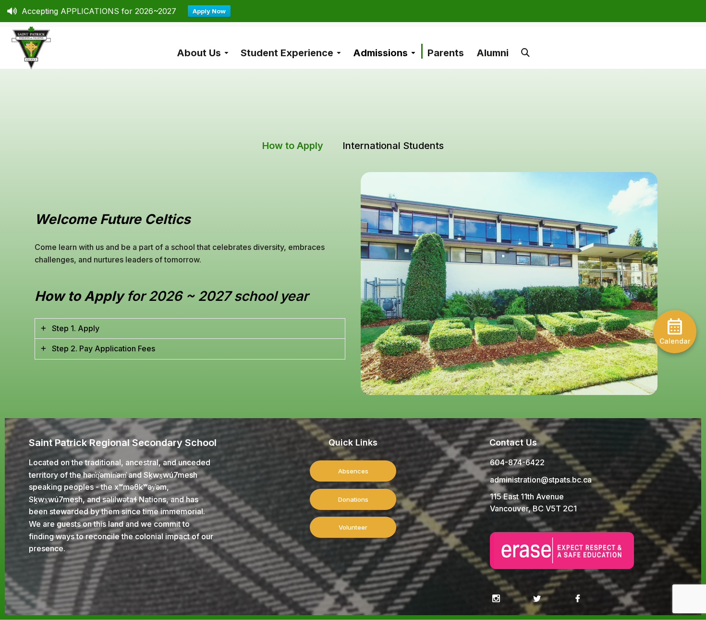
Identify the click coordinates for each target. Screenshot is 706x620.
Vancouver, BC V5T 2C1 (533, 508)
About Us (199, 53)
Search (525, 48)
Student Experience (287, 53)
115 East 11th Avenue (527, 496)
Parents (445, 53)
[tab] (190, 328)
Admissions (380, 53)
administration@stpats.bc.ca (541, 479)
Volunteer (353, 527)
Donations (353, 499)
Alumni (492, 53)
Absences (353, 471)
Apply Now (209, 11)
